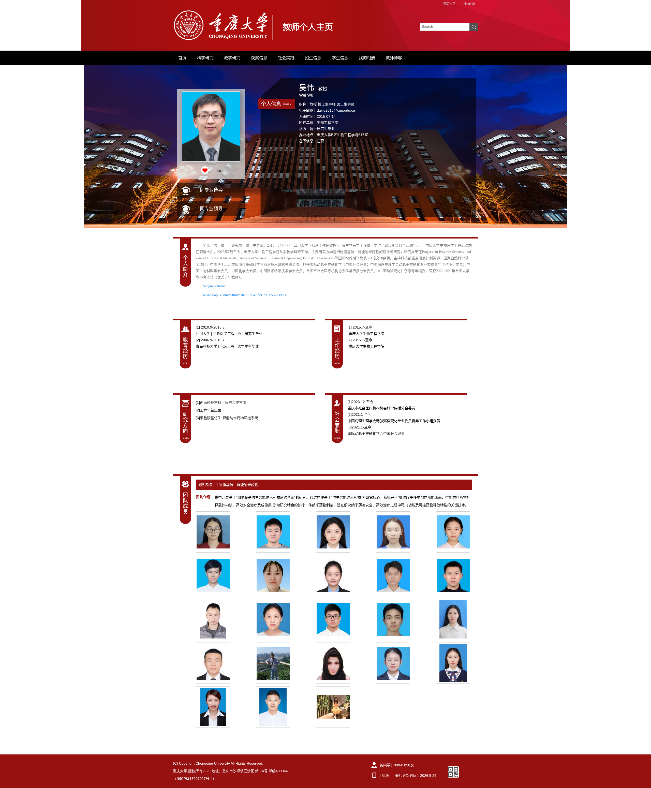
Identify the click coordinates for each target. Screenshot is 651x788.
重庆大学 (449, 3)
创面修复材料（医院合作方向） (225, 402)
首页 (182, 58)
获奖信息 (259, 58)
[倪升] (333, 619)
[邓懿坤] (273, 532)
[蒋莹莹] (273, 575)
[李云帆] (213, 575)
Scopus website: (215, 286)
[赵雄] (213, 619)
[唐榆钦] (213, 532)
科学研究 (205, 58)
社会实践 (286, 58)
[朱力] (273, 706)
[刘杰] (453, 663)
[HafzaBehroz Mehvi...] (333, 663)
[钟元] (333, 706)
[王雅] (453, 532)
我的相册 (367, 58)
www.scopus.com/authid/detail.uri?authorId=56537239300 (245, 295)
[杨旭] (273, 619)
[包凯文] (453, 575)
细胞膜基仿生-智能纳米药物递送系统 (229, 418)
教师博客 (394, 58)
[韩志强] (213, 663)
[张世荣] (393, 619)
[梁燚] (333, 575)
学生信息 (340, 58)
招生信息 (313, 58)
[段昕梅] (453, 619)
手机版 (383, 776)
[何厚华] (393, 575)
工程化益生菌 (210, 410)
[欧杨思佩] (393, 532)
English (469, 3)
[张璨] (333, 532)
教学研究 (232, 58)
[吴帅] (273, 663)
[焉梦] (393, 663)
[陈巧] (213, 706)
